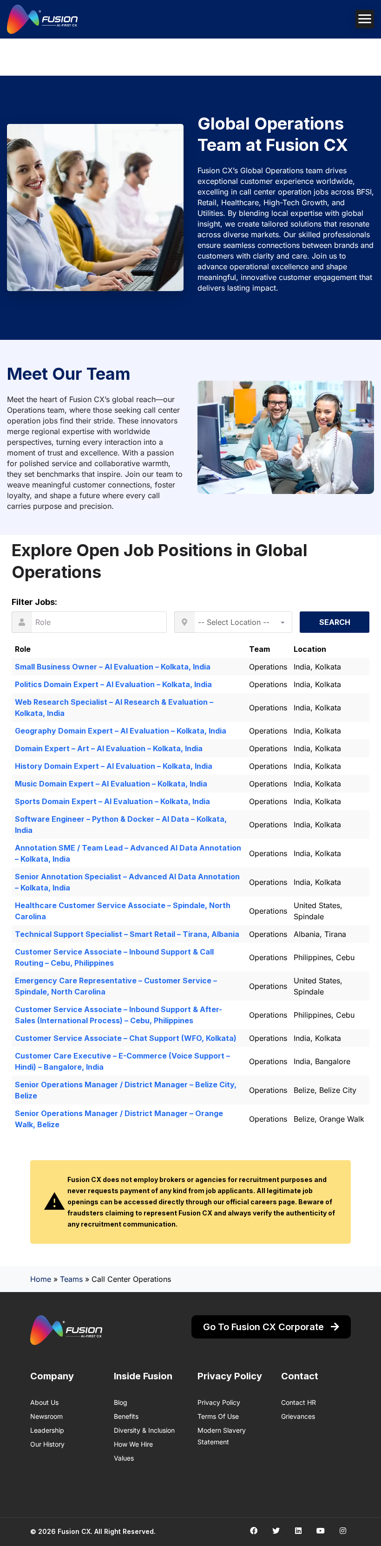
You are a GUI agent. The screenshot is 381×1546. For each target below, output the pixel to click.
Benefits (126, 1416)
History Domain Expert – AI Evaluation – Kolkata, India (113, 766)
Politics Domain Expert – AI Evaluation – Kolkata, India (113, 684)
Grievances (298, 1416)
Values (124, 1458)
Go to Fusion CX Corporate (264, 1326)
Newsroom (46, 1416)
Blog (120, 1402)
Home (40, 1279)
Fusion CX (74, 1531)
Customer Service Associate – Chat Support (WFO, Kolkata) (125, 1038)
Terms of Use (218, 1416)
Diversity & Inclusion (144, 1430)
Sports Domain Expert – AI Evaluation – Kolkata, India (112, 801)
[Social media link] (253, 1530)
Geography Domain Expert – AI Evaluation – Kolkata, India (120, 730)
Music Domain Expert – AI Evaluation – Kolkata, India (111, 783)
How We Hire (133, 1444)
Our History (47, 1444)
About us (44, 1402)
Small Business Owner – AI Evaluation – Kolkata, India (112, 666)
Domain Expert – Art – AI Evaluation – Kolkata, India (109, 748)
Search (334, 622)
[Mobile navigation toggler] (364, 19)
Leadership (47, 1430)
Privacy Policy (218, 1402)
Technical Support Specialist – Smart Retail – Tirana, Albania (127, 934)
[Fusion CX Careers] (42, 19)
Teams (71, 1279)
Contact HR (298, 1402)
